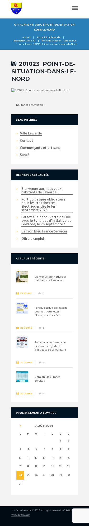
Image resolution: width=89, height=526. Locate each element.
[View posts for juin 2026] (20, 426)
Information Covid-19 (24, 41)
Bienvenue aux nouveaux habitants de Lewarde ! (41, 191)
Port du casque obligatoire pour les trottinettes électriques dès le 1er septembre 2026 (43, 205)
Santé (24, 155)
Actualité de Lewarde (48, 37)
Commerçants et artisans (40, 148)
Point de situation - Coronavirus (59, 41)
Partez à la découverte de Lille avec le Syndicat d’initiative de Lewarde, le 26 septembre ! (46, 221)
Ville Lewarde (31, 134)
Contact (26, 141)
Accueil (26, 37)
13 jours (26, 293)
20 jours (26, 327)
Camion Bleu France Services (44, 232)
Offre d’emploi (32, 239)
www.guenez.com (20, 515)
